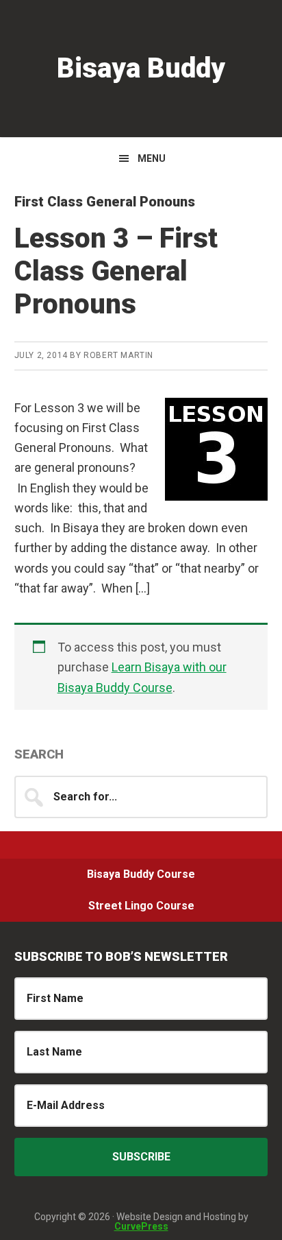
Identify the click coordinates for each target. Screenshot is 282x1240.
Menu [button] (152, 158)
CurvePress (141, 1226)
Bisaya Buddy (141, 68)
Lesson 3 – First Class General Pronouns (116, 271)
